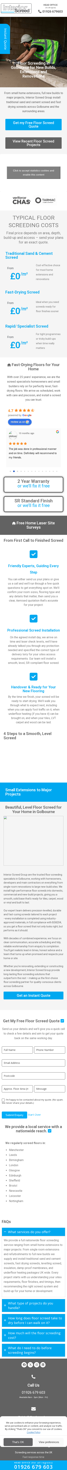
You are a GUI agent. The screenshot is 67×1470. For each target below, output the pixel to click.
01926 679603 (50, 11)
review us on (18, 421)
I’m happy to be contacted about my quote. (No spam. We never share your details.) (32, 1101)
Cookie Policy (33, 1432)
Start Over (34, 1114)
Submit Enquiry (14, 1115)
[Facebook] (24, 1364)
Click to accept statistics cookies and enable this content (33, 172)
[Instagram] (36, 1364)
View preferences (49, 1442)
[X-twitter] (30, 1364)
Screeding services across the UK (33, 1452)
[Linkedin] (43, 1364)
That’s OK (18, 1442)
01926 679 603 (33, 1393)
